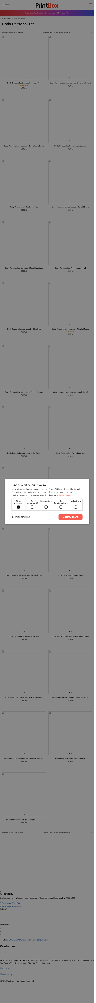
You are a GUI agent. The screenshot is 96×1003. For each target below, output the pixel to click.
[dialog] (47, 501)
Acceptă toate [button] (70, 517)
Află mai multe (63, 495)
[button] (21, 517)
